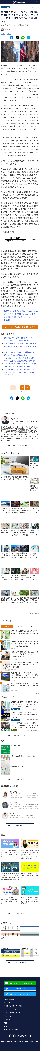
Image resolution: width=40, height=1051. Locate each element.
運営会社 (7, 1002)
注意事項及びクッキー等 (12, 1013)
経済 (9, 33)
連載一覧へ (20, 913)
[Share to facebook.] (11, 37)
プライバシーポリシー (11, 1009)
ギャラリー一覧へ (20, 962)
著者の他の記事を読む (20, 445)
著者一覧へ (20, 825)
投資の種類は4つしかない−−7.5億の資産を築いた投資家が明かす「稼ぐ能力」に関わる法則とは (20, 346)
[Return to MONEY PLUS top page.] (20, 2)
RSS (5, 1023)
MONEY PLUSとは (10, 999)
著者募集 (7, 1019)
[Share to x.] (17, 37)
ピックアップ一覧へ (20, 735)
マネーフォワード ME (11, 1030)
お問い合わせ (8, 1016)
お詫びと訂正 (8, 1026)
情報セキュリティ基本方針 (13, 1006)
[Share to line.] (23, 37)
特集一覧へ (20, 779)
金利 (3, 33)
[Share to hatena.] (28, 37)
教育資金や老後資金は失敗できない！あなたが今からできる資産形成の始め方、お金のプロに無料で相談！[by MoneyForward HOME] (21, 315)
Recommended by (30, 613)
